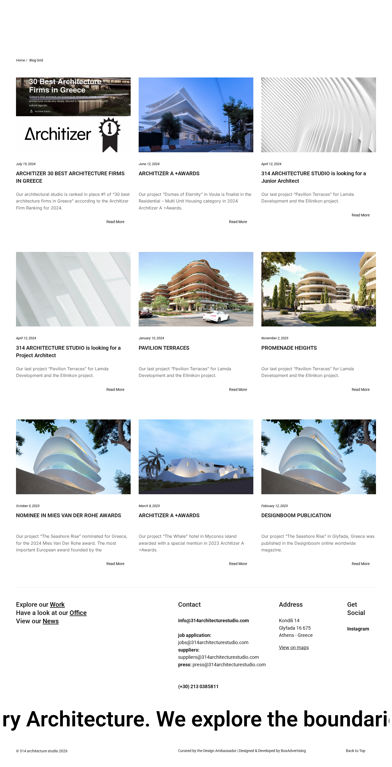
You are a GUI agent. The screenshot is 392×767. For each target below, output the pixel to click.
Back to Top (355, 751)
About (310, 25)
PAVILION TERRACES (164, 348)
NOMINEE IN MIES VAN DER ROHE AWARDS (68, 515)
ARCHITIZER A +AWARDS (169, 173)
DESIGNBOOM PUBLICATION (296, 515)
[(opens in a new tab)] (73, 114)
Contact (368, 25)
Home (284, 25)
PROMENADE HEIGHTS (289, 348)
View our (37, 621)
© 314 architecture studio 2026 (41, 751)
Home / (21, 60)
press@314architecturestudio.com (222, 664)
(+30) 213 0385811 (198, 686)
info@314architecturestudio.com (213, 620)
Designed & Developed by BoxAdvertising (272, 751)
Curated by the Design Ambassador (207, 751)
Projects (337, 25)
